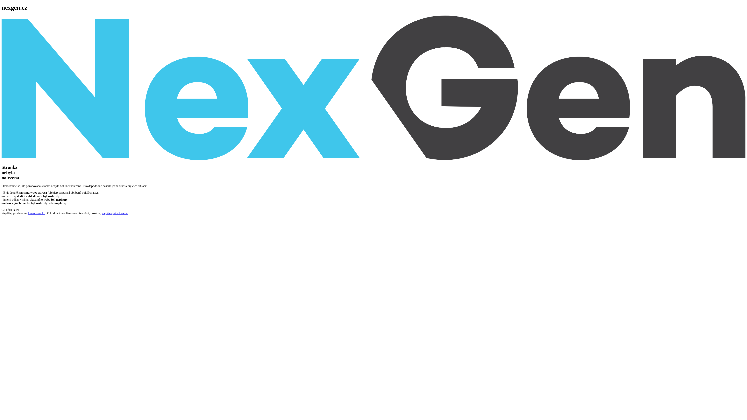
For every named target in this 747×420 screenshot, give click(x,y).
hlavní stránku (36, 213)
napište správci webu (115, 213)
